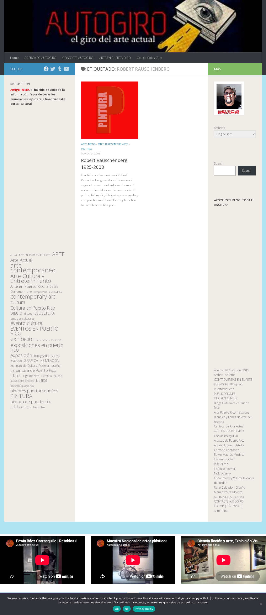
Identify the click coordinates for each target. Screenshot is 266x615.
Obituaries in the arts (113, 144)
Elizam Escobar (224, 459)
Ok (117, 608)
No (127, 608)
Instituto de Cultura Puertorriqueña (35, 365)
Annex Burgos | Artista (229, 445)
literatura (46, 376)
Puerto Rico (39, 407)
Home (14, 58)
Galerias (54, 356)
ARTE (58, 254)
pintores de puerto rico (22, 385)
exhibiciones (43, 340)
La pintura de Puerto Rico (33, 370)
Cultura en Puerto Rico (32, 308)
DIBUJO (16, 313)
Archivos (219, 128)
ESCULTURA (44, 313)
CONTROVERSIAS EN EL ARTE (233, 380)
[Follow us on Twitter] (52, 68)
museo (58, 376)
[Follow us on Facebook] (46, 68)
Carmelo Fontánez (226, 450)
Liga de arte (31, 376)
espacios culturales (22, 318)
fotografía (41, 355)
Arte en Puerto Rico (27, 286)
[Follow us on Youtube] (66, 68)
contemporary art (32, 296)
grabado (16, 360)
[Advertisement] (39, 179)
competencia (40, 291)
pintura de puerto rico (30, 401)
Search (218, 163)
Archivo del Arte (224, 375)
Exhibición (56, 340)
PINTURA (86, 149)
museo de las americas (22, 380)
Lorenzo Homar (224, 469)
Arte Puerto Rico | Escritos (231, 412)
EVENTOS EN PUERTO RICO (34, 331)
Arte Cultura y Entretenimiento (30, 278)
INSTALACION (49, 360)
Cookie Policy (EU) (149, 58)
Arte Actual (21, 260)
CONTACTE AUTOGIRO (78, 58)
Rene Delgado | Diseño (229, 487)
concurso (56, 291)
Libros (15, 375)
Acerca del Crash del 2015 (231, 370)
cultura (17, 302)
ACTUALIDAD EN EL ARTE (34, 255)
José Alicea (221, 464)
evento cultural (26, 323)
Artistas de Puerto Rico (229, 440)
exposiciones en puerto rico (36, 347)
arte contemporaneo (32, 267)
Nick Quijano (222, 473)
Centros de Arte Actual (229, 426)
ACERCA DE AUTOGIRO (41, 58)
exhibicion (23, 339)
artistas (52, 286)
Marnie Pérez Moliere (228, 492)
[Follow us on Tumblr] (59, 68)
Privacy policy (144, 608)
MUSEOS (42, 381)
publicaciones (20, 406)
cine (29, 292)
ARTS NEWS (88, 144)
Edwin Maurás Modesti (229, 455)
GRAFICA (31, 360)
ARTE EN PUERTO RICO (115, 58)
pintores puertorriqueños (34, 390)
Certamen (17, 291)
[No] (261, 604)
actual (13, 255)
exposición (21, 355)
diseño (28, 313)
